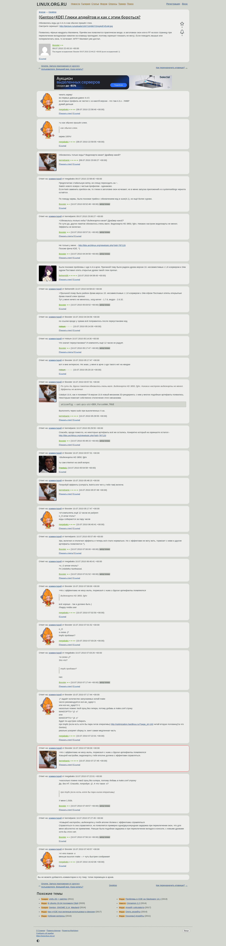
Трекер (122, 4)
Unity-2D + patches (58, 899)
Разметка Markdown (70, 931)
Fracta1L (63, 468)
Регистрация (173, 4)
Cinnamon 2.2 (133, 903)
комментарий (55, 179)
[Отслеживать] (182, 31)
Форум (103, 4)
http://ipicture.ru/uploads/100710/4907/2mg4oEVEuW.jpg (86, 26)
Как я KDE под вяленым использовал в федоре (71, 912)
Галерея (85, 4)
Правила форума (54, 931)
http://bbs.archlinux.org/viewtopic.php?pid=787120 (102, 245)
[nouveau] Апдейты (134, 916)
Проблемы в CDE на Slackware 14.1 (143, 899)
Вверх (186, 931)
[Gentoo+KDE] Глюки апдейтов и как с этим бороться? (89, 16)
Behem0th (64, 275)
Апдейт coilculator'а (134, 907)
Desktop (52, 12)
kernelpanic (64, 160)
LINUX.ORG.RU (52, 4)
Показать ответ (65, 113)
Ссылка (42, 59)
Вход (185, 4)
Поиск (130, 4)
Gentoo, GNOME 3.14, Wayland (64, 907)
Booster (56, 45)
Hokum (62, 326)
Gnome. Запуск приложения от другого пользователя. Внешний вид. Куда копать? (62, 67)
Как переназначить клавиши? (170, 67)
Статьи (95, 4)
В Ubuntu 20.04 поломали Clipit (63, 903)
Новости (75, 4)
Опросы (113, 4)
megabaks (64, 109)
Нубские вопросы (56, 916)
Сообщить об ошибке (45, 933)
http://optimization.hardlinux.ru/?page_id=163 (132, 724)
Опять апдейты (133, 912)
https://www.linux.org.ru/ (45, 936)
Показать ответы (66, 236)
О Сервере (40, 931)
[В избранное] (182, 23)
